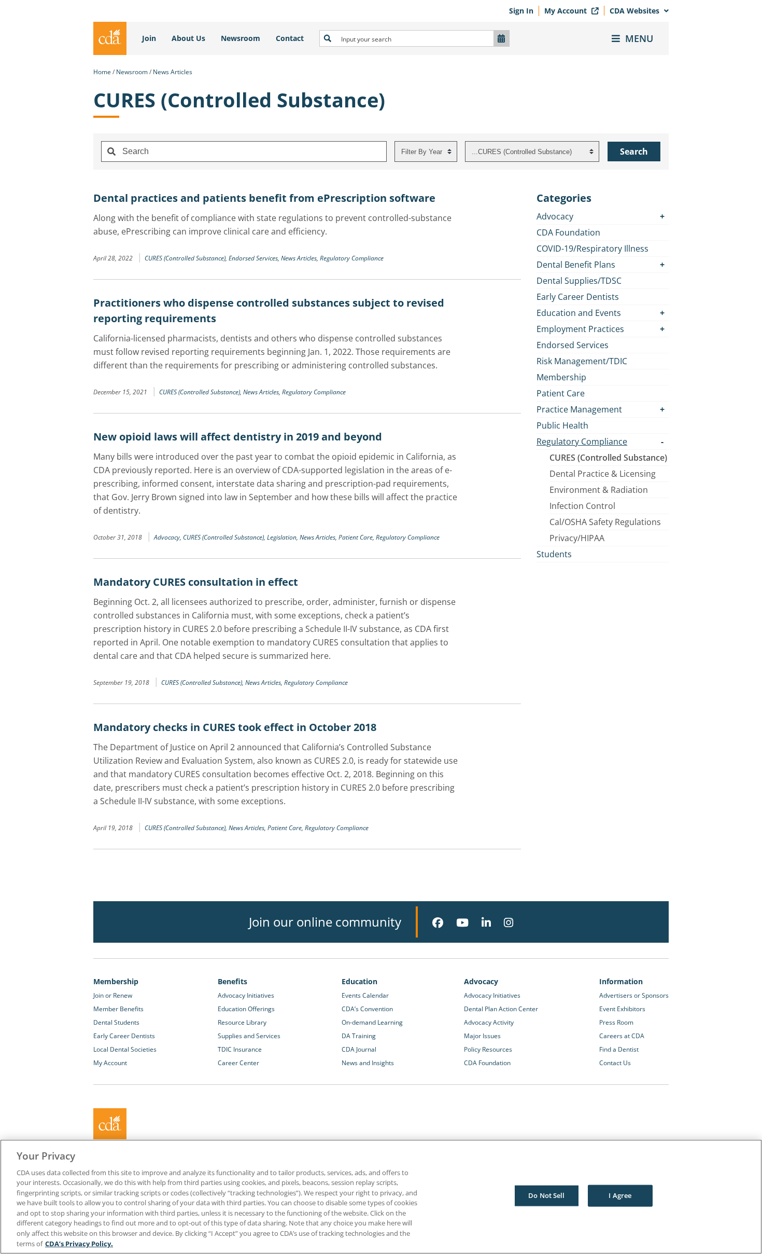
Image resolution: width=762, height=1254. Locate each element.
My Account (566, 11)
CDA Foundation (568, 232)
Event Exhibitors (622, 1008)
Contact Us (615, 1062)
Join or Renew (112, 995)
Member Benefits (118, 1008)
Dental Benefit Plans (576, 264)
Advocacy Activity (489, 1022)
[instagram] (508, 922)
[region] (381, 1196)
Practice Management (579, 409)
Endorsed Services (573, 345)
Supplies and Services (249, 1035)
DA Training (359, 1035)
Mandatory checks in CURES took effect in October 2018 (234, 727)
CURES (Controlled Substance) (608, 457)
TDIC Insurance (240, 1049)
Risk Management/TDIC (582, 361)
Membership (561, 377)
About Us (188, 38)
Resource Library (242, 1022)
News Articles (172, 71)
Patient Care (561, 393)
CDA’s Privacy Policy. (79, 1243)
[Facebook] (437, 922)
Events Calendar (365, 995)
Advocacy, (168, 537)
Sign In (521, 11)
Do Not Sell (546, 1195)
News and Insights (368, 1062)
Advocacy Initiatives (246, 995)
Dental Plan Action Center (501, 1008)
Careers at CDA (621, 1035)
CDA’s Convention (367, 1008)
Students (554, 554)
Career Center (238, 1062)
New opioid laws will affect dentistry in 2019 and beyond (237, 437)
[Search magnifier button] (327, 38)
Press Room (616, 1022)
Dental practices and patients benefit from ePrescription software (264, 198)
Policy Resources (488, 1049)
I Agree (620, 1195)
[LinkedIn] (486, 922)
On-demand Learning (372, 1022)
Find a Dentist (619, 1049)
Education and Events (579, 313)
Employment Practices (580, 329)
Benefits (232, 981)
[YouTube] (462, 922)
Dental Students (116, 1022)
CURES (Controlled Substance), (187, 258)
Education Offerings (246, 1008)
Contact (290, 38)
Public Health (562, 425)
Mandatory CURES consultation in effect (195, 582)
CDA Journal (359, 1049)
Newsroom (240, 38)
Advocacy (555, 216)
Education (359, 981)
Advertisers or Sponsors (634, 995)
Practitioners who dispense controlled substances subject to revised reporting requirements (268, 310)
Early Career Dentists (578, 296)
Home (102, 71)
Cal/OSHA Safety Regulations (605, 522)
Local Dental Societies (125, 1049)
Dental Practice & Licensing (602, 473)
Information (621, 981)
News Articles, (300, 258)
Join (149, 38)
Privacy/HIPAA (576, 538)
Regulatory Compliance (352, 258)
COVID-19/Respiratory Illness (592, 248)
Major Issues (482, 1035)
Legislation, (283, 537)
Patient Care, (357, 537)
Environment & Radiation (598, 489)
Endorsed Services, (255, 258)
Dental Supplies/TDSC (579, 280)
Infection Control (582, 506)
